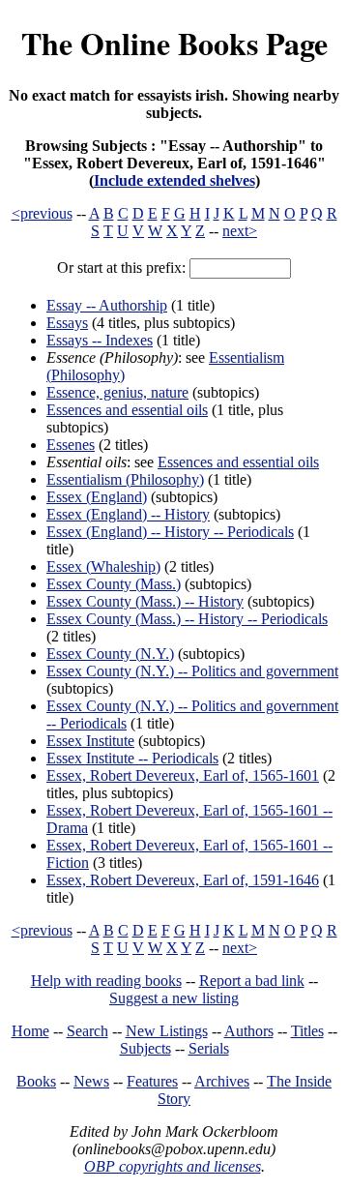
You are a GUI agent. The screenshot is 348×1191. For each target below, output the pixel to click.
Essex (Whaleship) (103, 566)
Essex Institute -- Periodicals (132, 758)
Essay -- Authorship (106, 305)
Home (30, 1031)
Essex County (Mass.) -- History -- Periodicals (187, 618)
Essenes (70, 444)
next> (239, 231)
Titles (307, 1031)
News (91, 1081)
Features (152, 1081)
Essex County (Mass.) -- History (145, 601)
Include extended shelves (174, 180)
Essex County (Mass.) (113, 584)
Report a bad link (251, 980)
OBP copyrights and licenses (172, 1166)
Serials (208, 1048)
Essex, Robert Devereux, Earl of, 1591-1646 (182, 880)
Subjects (145, 1048)
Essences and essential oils (127, 410)
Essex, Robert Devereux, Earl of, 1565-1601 (182, 775)
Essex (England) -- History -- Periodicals (170, 531)
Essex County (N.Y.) (110, 653)
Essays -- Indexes (99, 340)
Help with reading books (106, 980)
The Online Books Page (174, 43)
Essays (67, 322)
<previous (42, 213)
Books (36, 1081)
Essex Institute (90, 740)
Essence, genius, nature (117, 392)
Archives (221, 1081)
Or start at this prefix (119, 267)
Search (87, 1031)
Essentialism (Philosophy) (125, 479)
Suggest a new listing (174, 998)
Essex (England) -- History (128, 514)
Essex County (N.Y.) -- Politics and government (192, 671)
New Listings (167, 1031)
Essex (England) (96, 497)
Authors (249, 1031)
